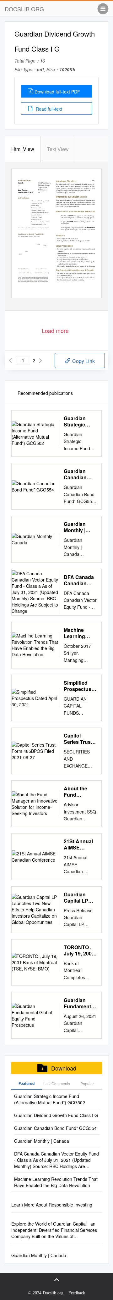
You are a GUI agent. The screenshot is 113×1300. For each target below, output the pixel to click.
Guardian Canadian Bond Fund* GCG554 (78, 474)
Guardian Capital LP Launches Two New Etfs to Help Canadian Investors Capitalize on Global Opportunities (80, 897)
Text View (58, 149)
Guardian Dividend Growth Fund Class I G (56, 1115)
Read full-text (48, 109)
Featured (27, 1083)
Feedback (76, 1293)
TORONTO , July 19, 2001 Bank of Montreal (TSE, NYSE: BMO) (79, 950)
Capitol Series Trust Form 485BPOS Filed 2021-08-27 (80, 739)
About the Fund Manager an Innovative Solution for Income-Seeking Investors (78, 791)
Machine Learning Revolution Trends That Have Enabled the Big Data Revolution (78, 633)
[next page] (40, 360)
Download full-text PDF (57, 91)
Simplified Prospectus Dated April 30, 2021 (77, 686)
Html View (22, 149)
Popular (87, 1083)
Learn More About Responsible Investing (51, 1205)
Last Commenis (56, 1083)
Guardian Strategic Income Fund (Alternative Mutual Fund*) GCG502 (79, 421)
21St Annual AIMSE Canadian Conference (78, 844)
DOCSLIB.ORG (24, 9)
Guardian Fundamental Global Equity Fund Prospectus (80, 1003)
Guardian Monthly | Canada (75, 527)
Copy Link (83, 361)
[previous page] (10, 360)
